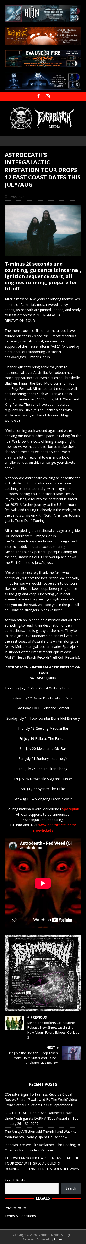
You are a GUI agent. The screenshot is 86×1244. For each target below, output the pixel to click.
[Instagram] (47, 96)
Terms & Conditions (20, 1216)
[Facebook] (38, 96)
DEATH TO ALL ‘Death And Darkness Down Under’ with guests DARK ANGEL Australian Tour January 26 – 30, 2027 (42, 1118)
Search (71, 1188)
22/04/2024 (16, 197)
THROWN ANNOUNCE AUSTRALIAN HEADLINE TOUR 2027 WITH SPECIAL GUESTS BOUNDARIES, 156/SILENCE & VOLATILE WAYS (42, 1163)
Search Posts (15, 1180)
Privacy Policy (15, 1207)
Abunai (58, 1239)
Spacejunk (70, 809)
